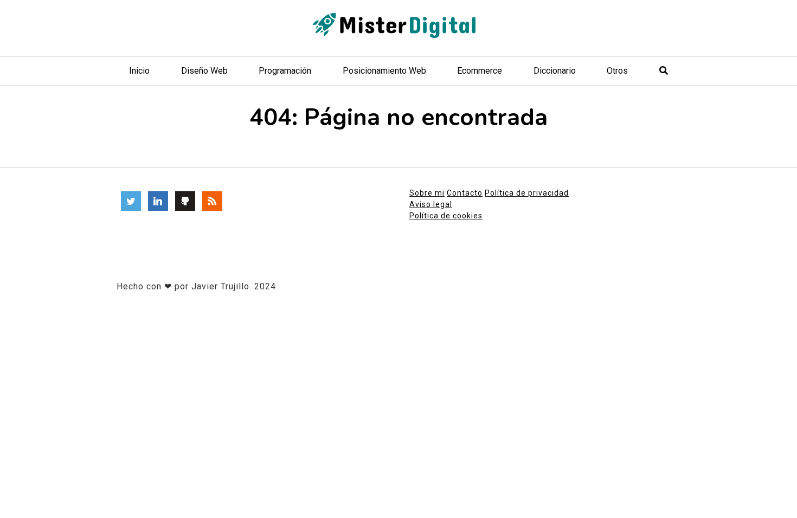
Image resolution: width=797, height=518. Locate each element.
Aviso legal (430, 204)
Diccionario (555, 71)
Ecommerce (479, 71)
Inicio (139, 71)
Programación (285, 71)
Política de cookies (446, 215)
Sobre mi (427, 193)
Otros (617, 71)
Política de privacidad (527, 193)
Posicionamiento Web (384, 71)
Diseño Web (204, 71)
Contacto (465, 193)
